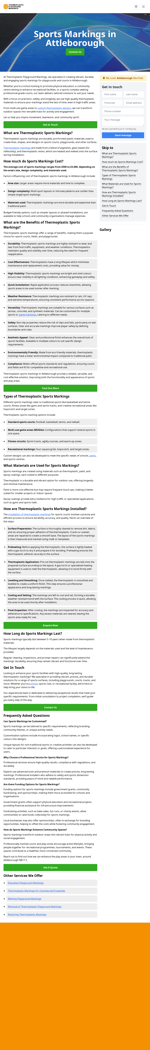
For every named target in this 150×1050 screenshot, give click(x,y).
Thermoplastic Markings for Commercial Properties (36, 890)
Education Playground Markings (26, 882)
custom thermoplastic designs (54, 108)
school (34, 683)
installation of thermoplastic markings (29, 514)
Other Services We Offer (115, 215)
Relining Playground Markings (24, 898)
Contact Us (75, 52)
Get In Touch (50, 124)
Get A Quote (50, 867)
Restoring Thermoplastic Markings (27, 914)
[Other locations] (136, 7)
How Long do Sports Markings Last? (122, 200)
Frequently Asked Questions (117, 210)
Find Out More (50, 388)
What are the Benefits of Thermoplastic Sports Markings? (120, 168)
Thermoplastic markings (17, 147)
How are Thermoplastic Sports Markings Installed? (119, 194)
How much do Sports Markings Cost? (122, 161)
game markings (27, 314)
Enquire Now (50, 625)
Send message (123, 135)
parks (93, 455)
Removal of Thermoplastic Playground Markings (35, 906)
